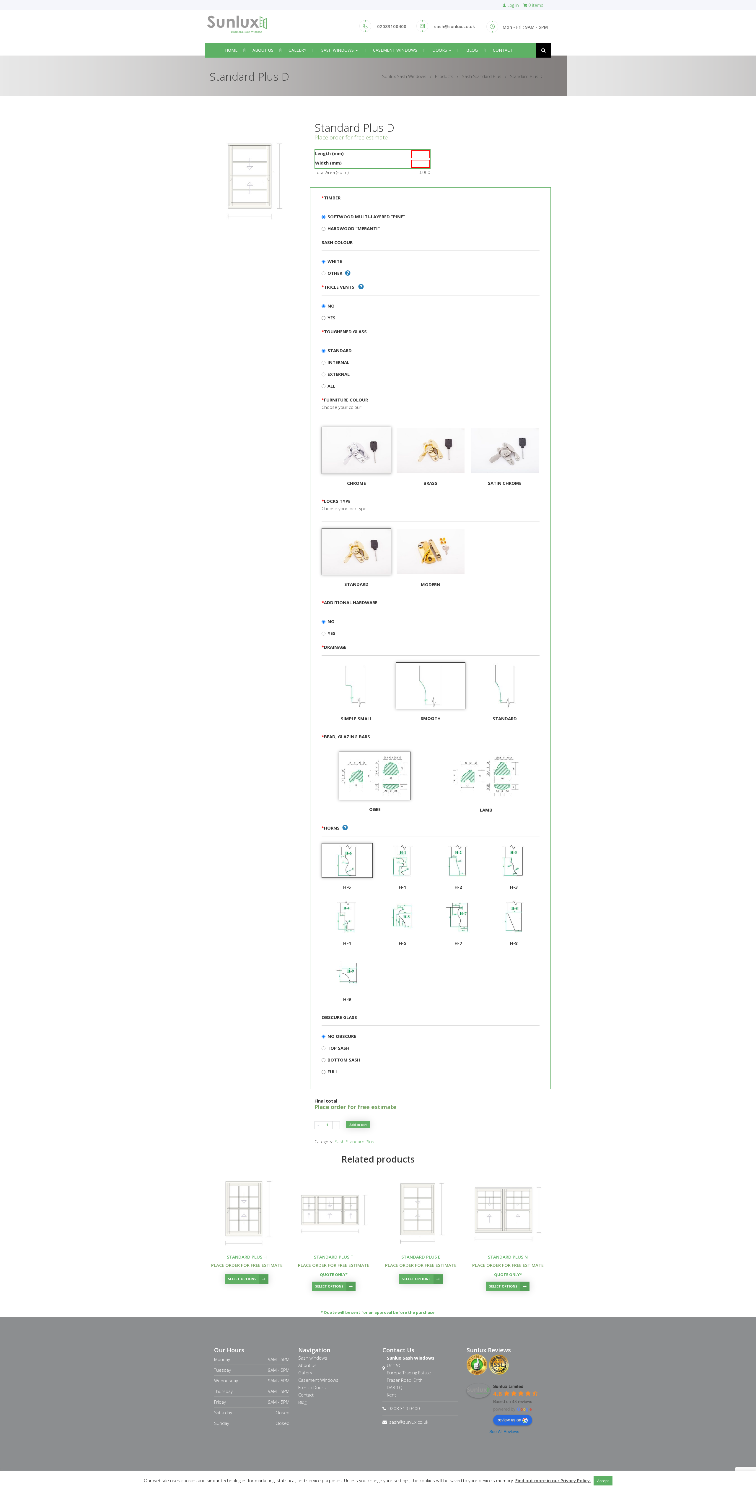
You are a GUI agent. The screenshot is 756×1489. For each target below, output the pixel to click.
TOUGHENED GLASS (344, 331)
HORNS (331, 828)
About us (262, 50)
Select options (242, 1279)
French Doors (312, 1387)
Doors (440, 50)
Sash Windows (338, 50)
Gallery (297, 50)
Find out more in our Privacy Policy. (553, 1480)
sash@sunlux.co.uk (408, 1422)
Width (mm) (328, 163)
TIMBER (331, 198)
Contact (503, 50)
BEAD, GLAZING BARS (346, 736)
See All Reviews (504, 1431)
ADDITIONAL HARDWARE (349, 602)
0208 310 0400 (404, 1408)
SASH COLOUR (337, 242)
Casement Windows (395, 50)
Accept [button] (603, 1480)
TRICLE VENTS (339, 287)
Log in (513, 5)
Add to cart (358, 1124)
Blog (472, 50)
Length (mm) (329, 153)
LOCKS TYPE (336, 501)
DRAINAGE (334, 647)
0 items (535, 5)
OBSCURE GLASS (339, 1017)
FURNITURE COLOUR (345, 400)
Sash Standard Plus (354, 1142)
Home (231, 50)
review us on (509, 1420)
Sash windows (312, 1358)
